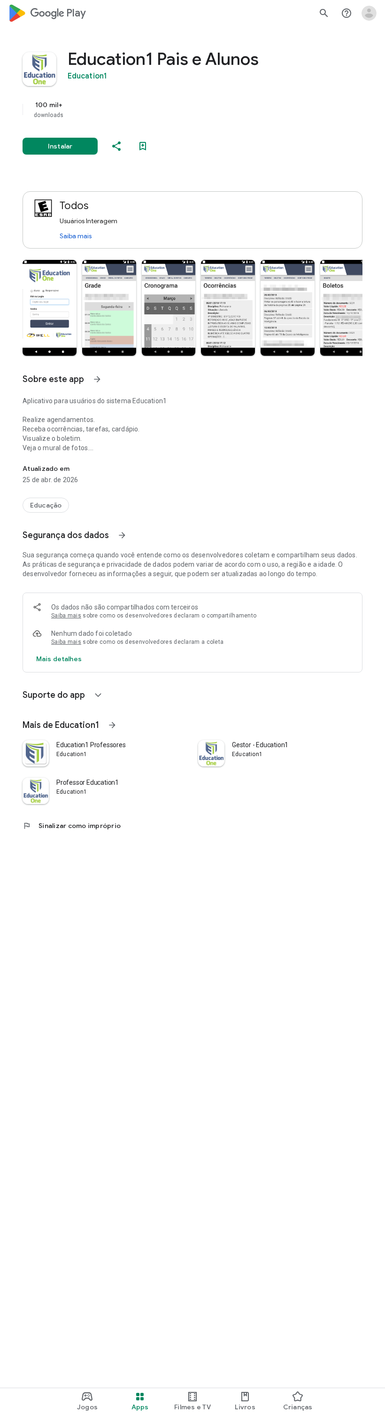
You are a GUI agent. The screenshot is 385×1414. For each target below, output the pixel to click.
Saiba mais (76, 236)
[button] (50, 308)
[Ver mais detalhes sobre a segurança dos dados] (58, 659)
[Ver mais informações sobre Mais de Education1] (112, 725)
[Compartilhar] (116, 146)
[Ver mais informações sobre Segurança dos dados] (122, 535)
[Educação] (46, 505)
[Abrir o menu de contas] (369, 13)
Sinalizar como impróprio (72, 825)
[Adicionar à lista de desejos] (142, 146)
